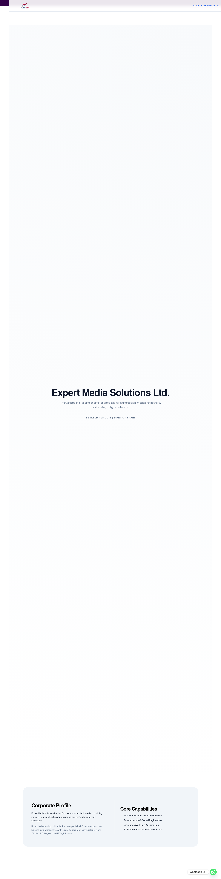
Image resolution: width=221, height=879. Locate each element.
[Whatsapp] (213, 872)
